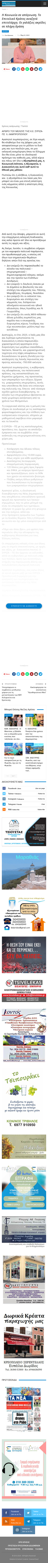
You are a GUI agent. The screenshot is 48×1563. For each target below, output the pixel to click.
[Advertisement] (24, 96)
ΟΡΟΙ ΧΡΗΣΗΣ (24, 1542)
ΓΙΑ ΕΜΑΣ (39, 1549)
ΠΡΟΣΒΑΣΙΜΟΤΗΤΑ (12, 1549)
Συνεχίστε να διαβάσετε (24, 606)
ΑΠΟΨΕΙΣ (5, 31)
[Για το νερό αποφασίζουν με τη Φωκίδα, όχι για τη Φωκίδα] (13, 749)
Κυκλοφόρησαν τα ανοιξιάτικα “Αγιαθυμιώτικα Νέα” (37, 690)
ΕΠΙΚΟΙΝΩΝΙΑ (27, 1549)
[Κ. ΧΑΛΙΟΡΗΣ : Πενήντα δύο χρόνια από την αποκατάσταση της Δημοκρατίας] (34, 720)
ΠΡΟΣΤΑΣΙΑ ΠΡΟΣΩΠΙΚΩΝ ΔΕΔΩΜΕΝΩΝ (24, 1546)
